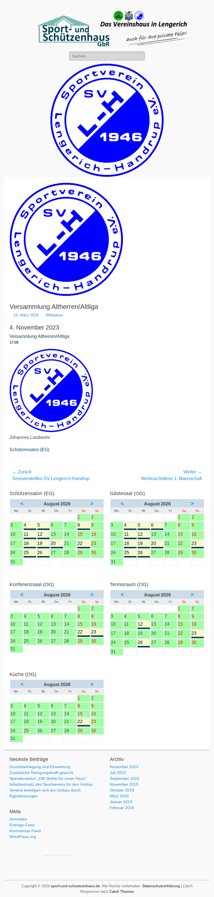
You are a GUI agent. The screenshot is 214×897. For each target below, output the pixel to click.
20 (57, 544)
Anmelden (18, 819)
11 (30, 535)
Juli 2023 (118, 772)
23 (197, 544)
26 (43, 553)
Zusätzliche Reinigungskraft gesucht (41, 772)
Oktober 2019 (122, 790)
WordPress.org (22, 836)
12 (43, 535)
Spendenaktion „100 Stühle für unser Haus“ (47, 778)
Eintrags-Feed (22, 825)
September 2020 (124, 778)
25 (30, 553)
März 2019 (119, 796)
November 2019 (124, 784)
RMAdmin (54, 315)
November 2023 (124, 767)
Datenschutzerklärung (161, 886)
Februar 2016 (122, 807)
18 (30, 544)
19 (43, 544)
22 (83, 544)
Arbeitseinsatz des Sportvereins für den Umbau (51, 784)
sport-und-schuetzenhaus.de (75, 886)
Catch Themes (121, 891)
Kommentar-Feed (25, 831)
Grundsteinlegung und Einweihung (39, 767)
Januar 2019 (121, 802)
